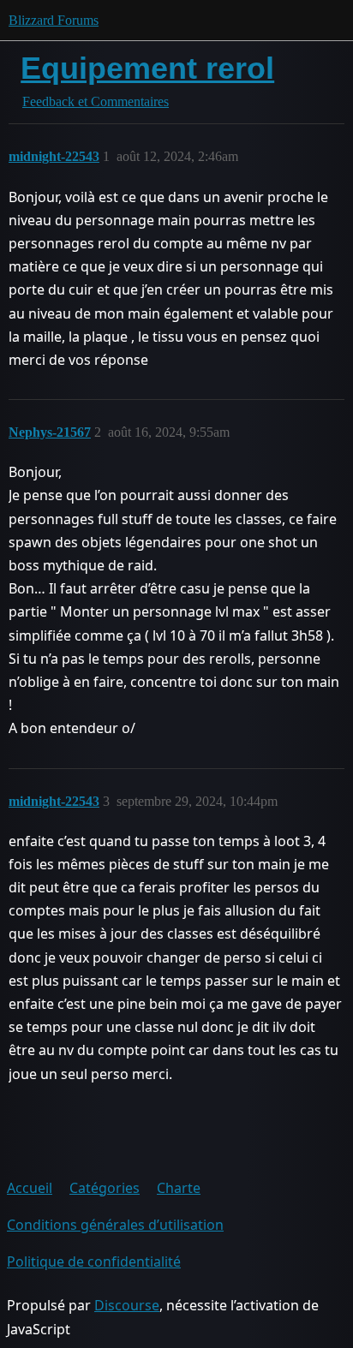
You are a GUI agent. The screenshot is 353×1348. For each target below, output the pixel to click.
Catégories (104, 1187)
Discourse (126, 1305)
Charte (178, 1187)
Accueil (29, 1187)
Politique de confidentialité (94, 1261)
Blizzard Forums (54, 20)
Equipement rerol (147, 68)
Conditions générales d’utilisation (115, 1224)
